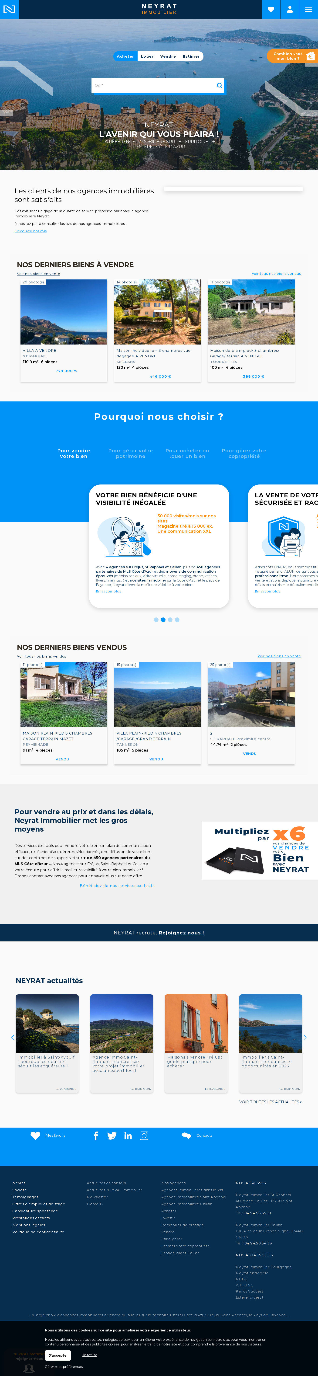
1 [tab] (156, 619)
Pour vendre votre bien (73, 453)
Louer (147, 56)
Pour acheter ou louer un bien (187, 453)
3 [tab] (170, 619)
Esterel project (249, 1297)
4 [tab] (177, 619)
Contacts (204, 1135)
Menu (308, 9)
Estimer (191, 56)
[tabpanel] (159, 546)
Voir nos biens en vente (38, 274)
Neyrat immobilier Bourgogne (264, 1267)
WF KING (245, 1285)
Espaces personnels (290, 9)
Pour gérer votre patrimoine (130, 453)
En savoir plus (109, 591)
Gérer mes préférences (64, 1367)
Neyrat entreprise (252, 1273)
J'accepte (58, 1355)
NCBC (241, 1279)
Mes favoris (55, 1135)
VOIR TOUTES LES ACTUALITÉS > (270, 1102)
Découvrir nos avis (31, 231)
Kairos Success (249, 1291)
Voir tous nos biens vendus (276, 274)
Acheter (125, 56)
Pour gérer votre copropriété (244, 453)
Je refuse (89, 1355)
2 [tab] (163, 619)
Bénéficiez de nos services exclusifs (117, 885)
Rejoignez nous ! (181, 933)
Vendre (168, 56)
